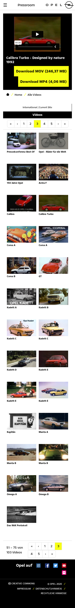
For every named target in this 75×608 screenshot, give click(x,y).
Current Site (45, 107)
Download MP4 (43, 81)
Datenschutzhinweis (49, 588)
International (30, 107)
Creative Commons (23, 583)
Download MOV (41, 71)
